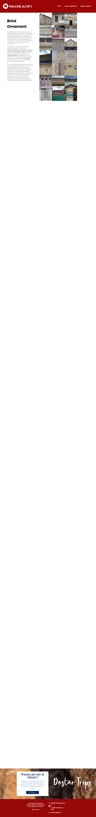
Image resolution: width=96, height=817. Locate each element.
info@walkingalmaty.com (58, 803)
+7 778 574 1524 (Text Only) (57, 808)
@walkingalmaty (56, 812)
